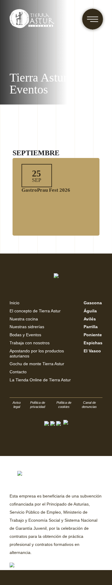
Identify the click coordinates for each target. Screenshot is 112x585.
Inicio (14, 302)
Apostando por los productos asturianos (37, 353)
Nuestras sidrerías (27, 326)
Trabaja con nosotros (30, 342)
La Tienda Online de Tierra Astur (40, 379)
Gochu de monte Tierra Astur (37, 363)
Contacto (18, 371)
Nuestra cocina (24, 319)
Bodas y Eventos (25, 334)
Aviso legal (17, 405)
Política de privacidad (37, 405)
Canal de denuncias (89, 405)
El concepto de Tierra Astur (35, 310)
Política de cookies (63, 405)
